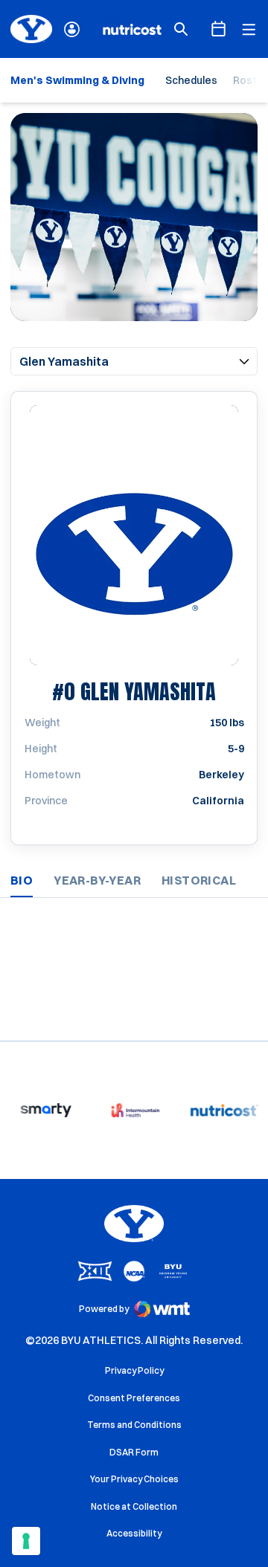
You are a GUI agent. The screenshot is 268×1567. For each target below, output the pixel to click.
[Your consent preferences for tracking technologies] (26, 1541)
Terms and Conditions (134, 1424)
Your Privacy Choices (134, 1478)
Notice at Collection (134, 1506)
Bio (21, 880)
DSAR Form (134, 1452)
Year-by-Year (97, 880)
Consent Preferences (134, 1397)
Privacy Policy (134, 1370)
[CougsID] (72, 29)
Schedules (191, 80)
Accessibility (134, 1533)
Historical (199, 880)
